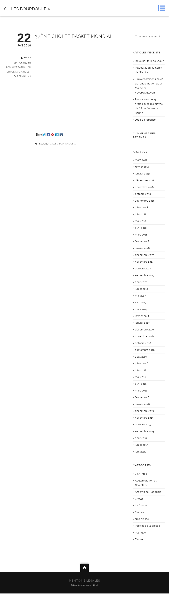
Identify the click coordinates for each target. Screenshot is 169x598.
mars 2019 (141, 160)
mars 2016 (141, 390)
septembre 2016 (145, 350)
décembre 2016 (144, 329)
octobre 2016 (143, 343)
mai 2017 (140, 295)
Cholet (26, 71)
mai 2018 (140, 221)
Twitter (139, 539)
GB (29, 58)
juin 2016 (140, 370)
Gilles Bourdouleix (27, 8)
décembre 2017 (144, 255)
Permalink (24, 76)
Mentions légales (84, 580)
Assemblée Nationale (148, 492)
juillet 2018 (141, 207)
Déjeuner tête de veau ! (149, 61)
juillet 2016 (141, 363)
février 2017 (142, 316)
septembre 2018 (145, 200)
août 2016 (141, 356)
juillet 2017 (141, 288)
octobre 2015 (143, 424)
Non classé (142, 519)
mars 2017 (141, 309)
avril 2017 (141, 302)
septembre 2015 (145, 431)
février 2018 (142, 241)
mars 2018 (141, 234)
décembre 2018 (144, 180)
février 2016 (142, 397)
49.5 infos (141, 473)
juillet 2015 (141, 444)
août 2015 (141, 438)
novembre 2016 (144, 336)
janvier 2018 (142, 248)
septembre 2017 (145, 275)
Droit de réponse (145, 119)
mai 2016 (140, 377)
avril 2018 (141, 227)
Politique (140, 532)
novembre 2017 (144, 261)
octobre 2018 (143, 194)
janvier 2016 (142, 404)
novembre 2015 (144, 417)
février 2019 (142, 166)
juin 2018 (140, 214)
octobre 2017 (143, 268)
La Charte (141, 505)
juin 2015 (140, 451)
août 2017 (141, 282)
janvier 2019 (142, 173)
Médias (139, 512)
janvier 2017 (142, 322)
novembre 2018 (144, 187)
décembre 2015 (144, 411)
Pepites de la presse (147, 525)
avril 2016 (141, 383)
